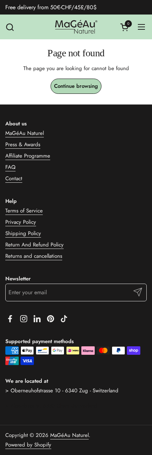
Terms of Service (24, 211)
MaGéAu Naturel (24, 133)
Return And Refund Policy (34, 245)
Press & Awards (22, 144)
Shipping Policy (23, 233)
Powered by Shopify (28, 445)
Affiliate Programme (27, 156)
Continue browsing (76, 86)
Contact (13, 178)
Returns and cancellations (33, 256)
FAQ (10, 167)
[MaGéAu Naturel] (76, 27)
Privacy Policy (20, 222)
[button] (9, 27)
